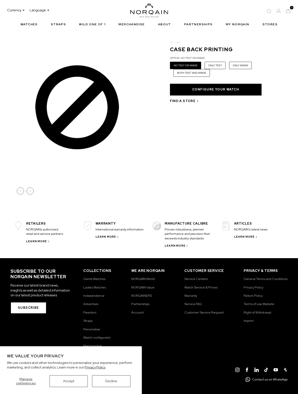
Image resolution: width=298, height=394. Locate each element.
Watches (29, 24)
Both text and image (191, 73)
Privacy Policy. (95, 367)
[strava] (285, 370)
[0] (288, 11)
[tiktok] (266, 370)
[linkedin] (256, 370)
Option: (187, 58)
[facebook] (247, 370)
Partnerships (198, 24)
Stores (269, 24)
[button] (21, 191)
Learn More (36, 241)
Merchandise (131, 24)
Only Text (215, 65)
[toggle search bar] (269, 11)
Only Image (240, 65)
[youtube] (276, 370)
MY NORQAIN (237, 24)
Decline (111, 381)
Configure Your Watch (215, 89)
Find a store (183, 101)
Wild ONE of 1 (92, 24)
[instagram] (237, 370)
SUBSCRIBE (28, 308)
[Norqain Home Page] (149, 11)
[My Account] (278, 11)
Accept (68, 381)
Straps (58, 24)
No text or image (185, 65)
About (164, 24)
